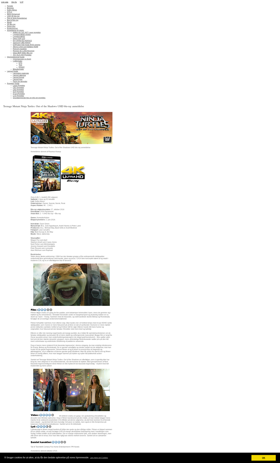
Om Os (14, 2)
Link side (4, 2)
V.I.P (21, 2)
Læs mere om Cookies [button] (99, 458)
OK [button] (263, 458)
